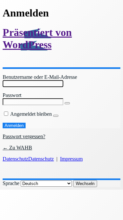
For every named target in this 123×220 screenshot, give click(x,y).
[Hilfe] (55, 116)
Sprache (11, 183)
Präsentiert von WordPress (37, 38)
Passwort (12, 95)
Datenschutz (15, 159)
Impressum (71, 159)
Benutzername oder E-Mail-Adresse (40, 77)
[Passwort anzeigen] (67, 103)
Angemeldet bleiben (31, 114)
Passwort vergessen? (24, 136)
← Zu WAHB (17, 147)
